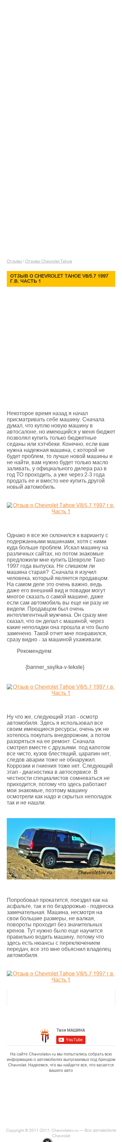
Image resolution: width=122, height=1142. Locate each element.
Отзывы (14, 261)
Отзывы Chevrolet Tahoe (48, 261)
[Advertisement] (64, 80)
